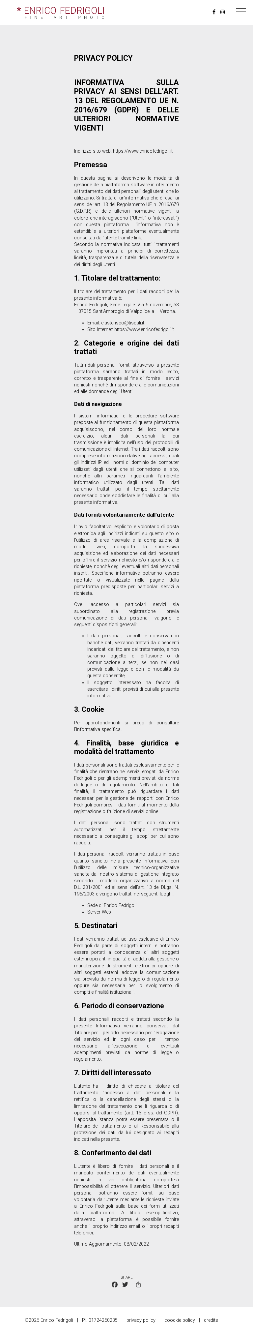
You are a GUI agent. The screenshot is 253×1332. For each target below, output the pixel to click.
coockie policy (179, 1320)
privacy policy (140, 1320)
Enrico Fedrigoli (90, 305)
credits (211, 1320)
